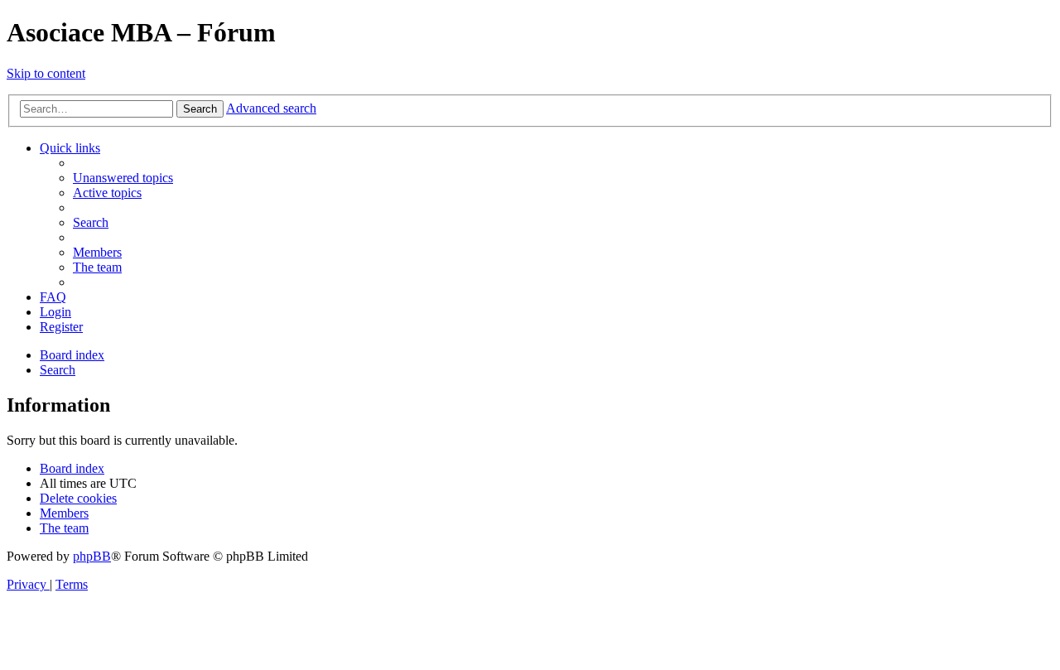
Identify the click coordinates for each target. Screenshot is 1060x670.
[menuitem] (123, 178)
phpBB (92, 556)
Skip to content (46, 73)
